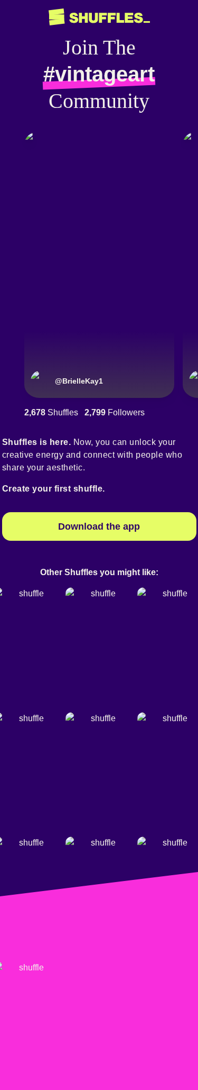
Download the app (99, 526)
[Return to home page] (99, 17)
